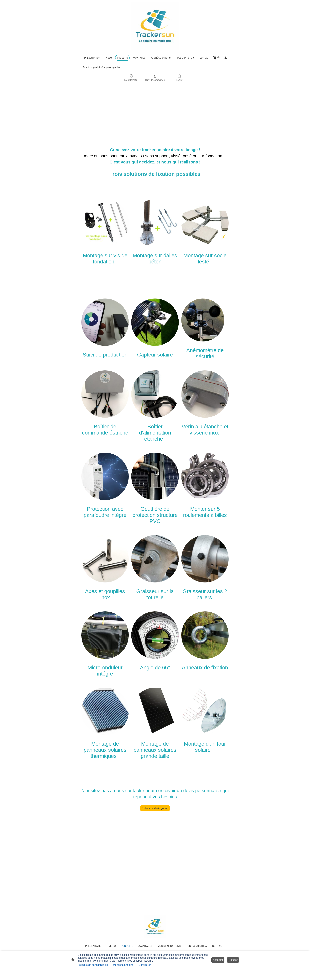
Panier (179, 80)
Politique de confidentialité (93, 965)
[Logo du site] (155, 26)
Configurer (145, 965)
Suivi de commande (155, 80)
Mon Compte (130, 80)
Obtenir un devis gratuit (155, 808)
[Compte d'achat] (226, 58)
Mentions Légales (123, 965)
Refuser (233, 960)
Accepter (218, 960)
